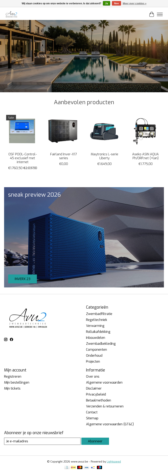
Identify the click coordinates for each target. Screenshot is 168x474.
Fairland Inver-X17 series (63, 156)
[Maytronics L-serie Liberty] (104, 131)
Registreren (12, 376)
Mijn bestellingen (16, 382)
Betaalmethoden (98, 400)
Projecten (93, 361)
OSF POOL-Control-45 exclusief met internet (22, 158)
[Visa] (86, 468)
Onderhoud (94, 355)
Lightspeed (114, 461)
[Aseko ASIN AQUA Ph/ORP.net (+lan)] (145, 131)
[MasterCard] (80, 468)
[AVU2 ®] (11, 14)
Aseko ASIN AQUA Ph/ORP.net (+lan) (145, 156)
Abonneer (95, 441)
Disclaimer (94, 388)
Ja (106, 3)
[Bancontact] (92, 468)
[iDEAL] (73, 468)
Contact (92, 412)
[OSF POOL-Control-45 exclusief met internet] (22, 131)
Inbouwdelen (95, 338)
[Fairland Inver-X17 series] (63, 131)
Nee (116, 3)
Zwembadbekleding (101, 343)
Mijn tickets (12, 388)
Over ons (92, 376)
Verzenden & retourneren (105, 406)
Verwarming (95, 326)
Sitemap (92, 418)
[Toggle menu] (160, 14)
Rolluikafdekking (98, 332)
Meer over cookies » (134, 3)
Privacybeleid (96, 394)
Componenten (96, 349)
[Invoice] (66, 468)
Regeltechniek (96, 320)
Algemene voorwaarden (104, 382)
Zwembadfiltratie (99, 314)
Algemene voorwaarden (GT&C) (110, 424)
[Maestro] (99, 468)
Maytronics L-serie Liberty (104, 156)
